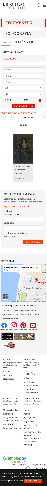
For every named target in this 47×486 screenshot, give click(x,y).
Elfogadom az (18, 234)
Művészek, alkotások (12, 410)
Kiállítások (8, 414)
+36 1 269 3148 (8, 311)
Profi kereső (8, 424)
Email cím (9, 223)
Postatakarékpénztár (12, 428)
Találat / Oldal (26, 117)
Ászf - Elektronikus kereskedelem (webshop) (32, 441)
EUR (26, 100)
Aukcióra (28, 378)
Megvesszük (8, 379)
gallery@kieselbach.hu (25, 311)
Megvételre (29, 382)
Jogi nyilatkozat (31, 417)
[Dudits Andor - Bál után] (23, 149)
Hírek (26, 410)
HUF (9, 100)
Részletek (18, 481)
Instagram (13, 330)
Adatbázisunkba (31, 385)
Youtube (33, 330)
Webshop (7, 375)
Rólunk (27, 414)
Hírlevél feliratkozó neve (11, 212)
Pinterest (23, 330)
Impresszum (29, 421)
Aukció (6, 371)
